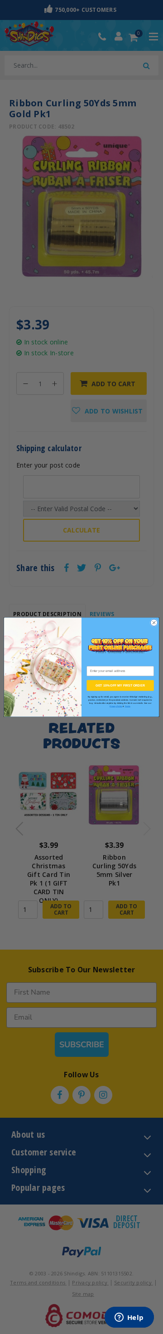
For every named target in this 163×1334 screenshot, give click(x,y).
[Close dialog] (153, 622)
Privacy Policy (116, 706)
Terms (127, 706)
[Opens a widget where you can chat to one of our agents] (129, 1318)
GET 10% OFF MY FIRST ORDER (120, 685)
